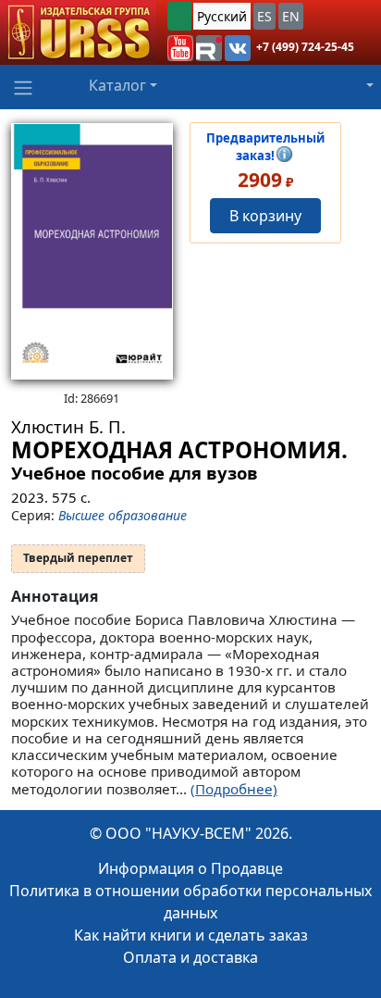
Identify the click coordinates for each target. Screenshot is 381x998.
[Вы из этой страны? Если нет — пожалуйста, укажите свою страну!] (179, 16)
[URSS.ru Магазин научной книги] (78, 32)
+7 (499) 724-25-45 (305, 47)
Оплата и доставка (190, 957)
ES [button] (264, 16)
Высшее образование (122, 515)
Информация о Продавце (190, 868)
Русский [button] (222, 16)
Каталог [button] (117, 85)
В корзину (265, 216)
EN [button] (291, 16)
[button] (180, 48)
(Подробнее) (233, 789)
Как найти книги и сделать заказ (191, 935)
